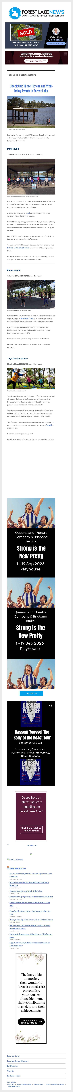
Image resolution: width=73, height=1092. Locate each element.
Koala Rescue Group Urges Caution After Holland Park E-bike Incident (31, 896)
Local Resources (12, 1066)
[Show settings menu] (49, 784)
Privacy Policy (10, 1084)
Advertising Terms (38, 1084)
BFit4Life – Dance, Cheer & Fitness (18, 248)
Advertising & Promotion (14, 1086)
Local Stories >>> (31, 693)
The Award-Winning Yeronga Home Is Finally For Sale (26, 891)
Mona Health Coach (27, 318)
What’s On (10, 1071)
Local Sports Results (13, 1076)
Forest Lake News (11, 1082)
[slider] (29, 784)
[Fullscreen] (53, 784)
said (28, 213)
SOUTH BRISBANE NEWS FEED (16, 868)
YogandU (49, 425)
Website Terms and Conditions (24, 1084)
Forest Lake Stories (13, 1056)
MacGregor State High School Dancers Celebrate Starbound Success (31, 920)
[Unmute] (45, 784)
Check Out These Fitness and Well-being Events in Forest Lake (31, 88)
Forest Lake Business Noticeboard (17, 1061)
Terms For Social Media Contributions (55, 1084)
